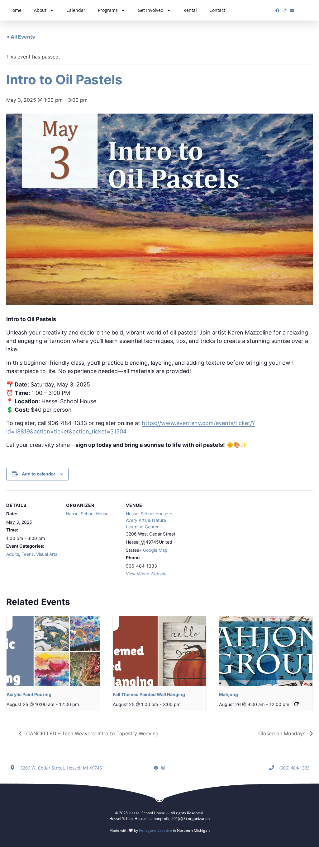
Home (15, 10)
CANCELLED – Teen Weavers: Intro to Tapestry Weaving (92, 733)
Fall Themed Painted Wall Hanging (149, 694)
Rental (190, 10)
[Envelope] (292, 10)
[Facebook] (277, 10)
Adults (12, 554)
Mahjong (228, 694)
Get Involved (151, 10)
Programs (108, 10)
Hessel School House (87, 513)
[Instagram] (285, 10)
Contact (217, 10)
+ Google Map (153, 550)
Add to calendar (38, 473)
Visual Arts (46, 554)
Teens (27, 554)
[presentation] (53, 651)
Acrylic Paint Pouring (29, 694)
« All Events (20, 37)
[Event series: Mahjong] (296, 703)
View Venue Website (146, 573)
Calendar (75, 10)
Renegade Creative (155, 830)
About (40, 10)
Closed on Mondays (282, 733)
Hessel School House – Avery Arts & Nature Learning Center (149, 520)
